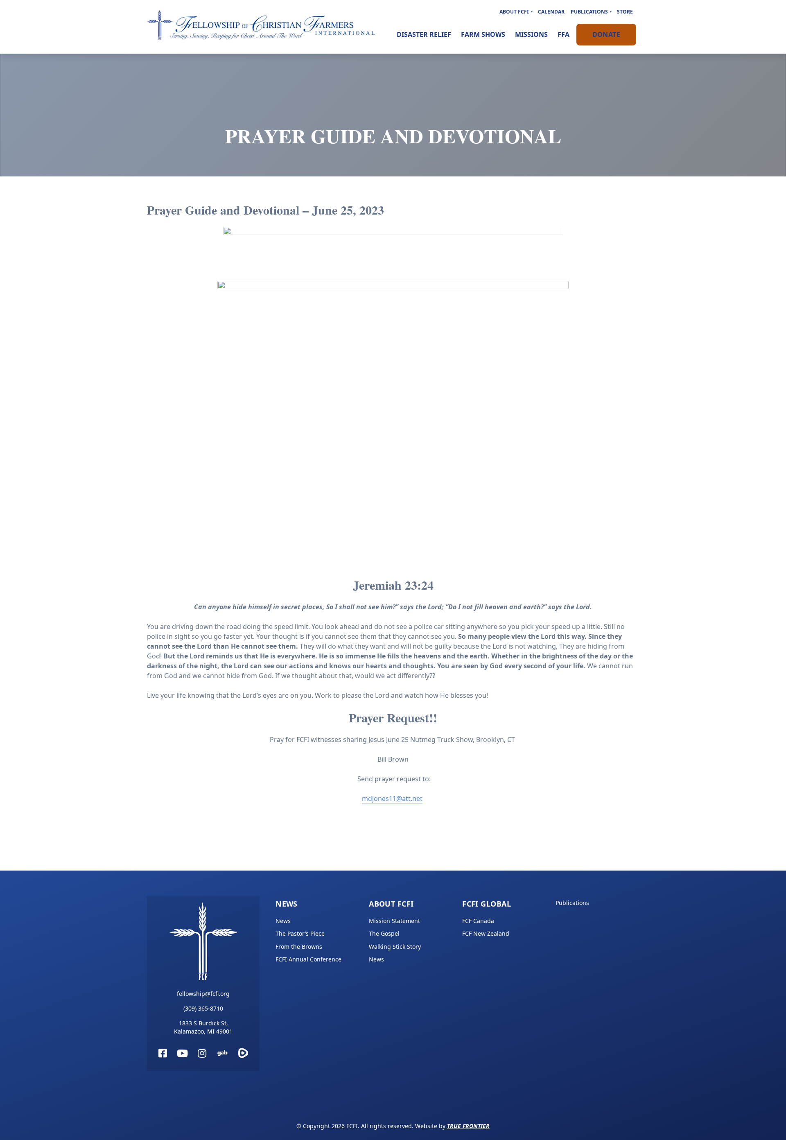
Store (625, 11)
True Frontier (468, 1126)
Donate (606, 34)
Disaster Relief (424, 34)
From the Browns (299, 946)
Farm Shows (483, 34)
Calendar (551, 11)
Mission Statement (394, 921)
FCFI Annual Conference (308, 959)
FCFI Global (486, 904)
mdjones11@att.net (392, 798)
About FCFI (514, 11)
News (287, 904)
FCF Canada (478, 921)
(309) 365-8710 (203, 1008)
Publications (589, 11)
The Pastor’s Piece (300, 933)
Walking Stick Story (395, 946)
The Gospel (384, 933)
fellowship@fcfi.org (203, 994)
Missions (531, 34)
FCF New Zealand (485, 933)
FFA (563, 34)
